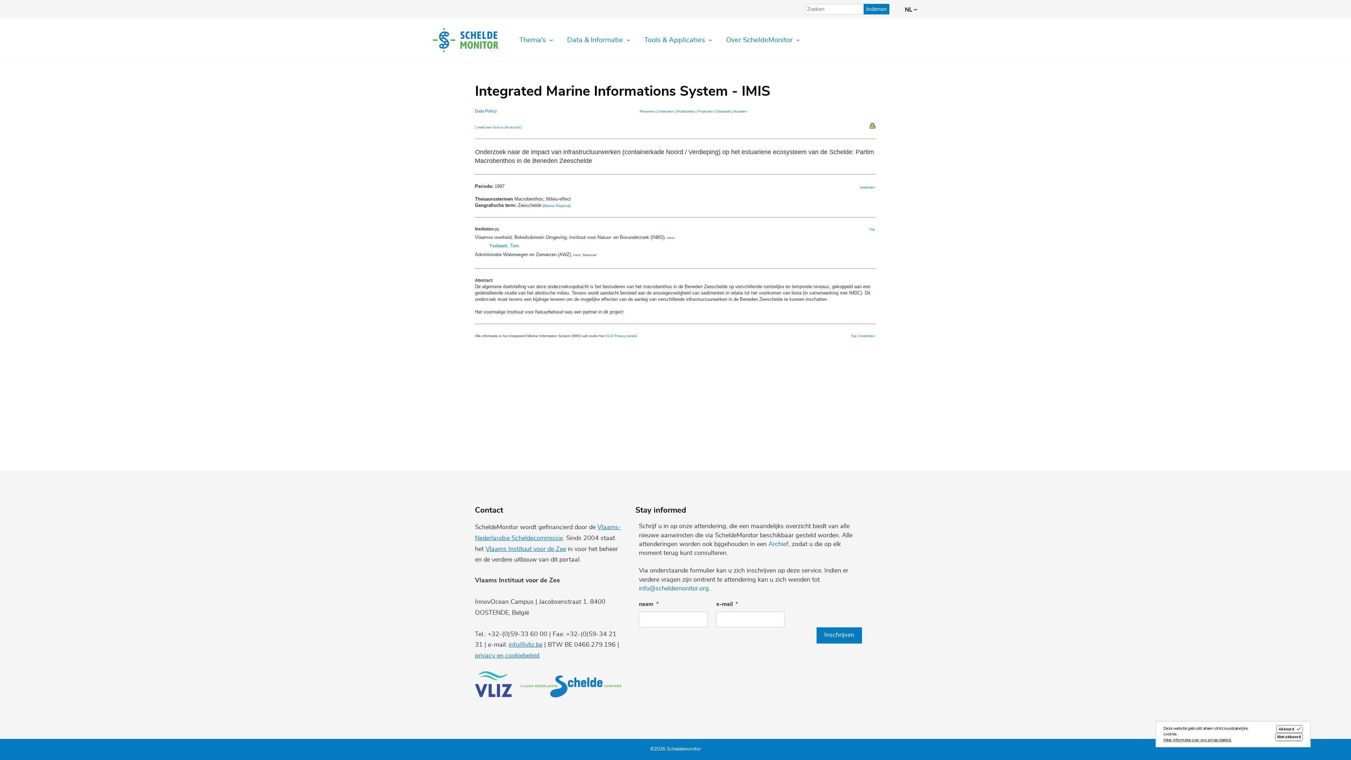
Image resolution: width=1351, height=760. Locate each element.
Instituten (666, 111)
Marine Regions (556, 206)
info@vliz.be (526, 645)
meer (671, 238)
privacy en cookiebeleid (507, 656)
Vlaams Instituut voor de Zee (526, 549)
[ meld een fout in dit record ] (498, 127)
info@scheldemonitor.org (674, 588)
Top (872, 229)
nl (909, 10)
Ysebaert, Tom (504, 245)
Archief (778, 544)
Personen (647, 111)
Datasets (723, 111)
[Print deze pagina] (873, 125)
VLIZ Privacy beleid (621, 336)
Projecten (705, 111)
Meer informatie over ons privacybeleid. (1197, 740)
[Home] (465, 40)
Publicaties (685, 111)
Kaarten (740, 111)
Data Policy (486, 111)
